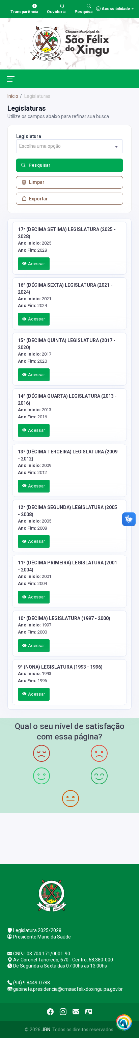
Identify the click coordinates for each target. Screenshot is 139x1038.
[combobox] (69, 146)
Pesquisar (40, 165)
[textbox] (69, 146)
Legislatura (28, 136)
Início (12, 96)
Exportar (38, 198)
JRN (45, 1029)
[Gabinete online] (88, 1012)
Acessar (36, 263)
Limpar (37, 182)
